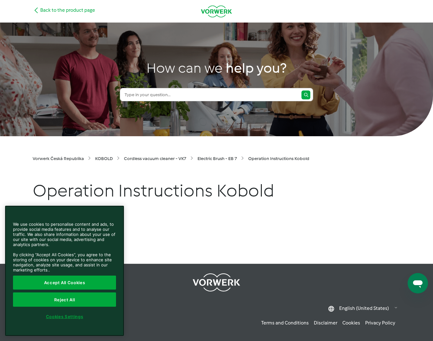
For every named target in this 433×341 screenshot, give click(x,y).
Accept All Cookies (64, 282)
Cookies (351, 323)
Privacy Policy (380, 323)
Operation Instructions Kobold (278, 158)
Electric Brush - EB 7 (217, 158)
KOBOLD (104, 158)
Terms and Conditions (285, 323)
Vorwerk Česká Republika (58, 158)
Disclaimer (325, 323)
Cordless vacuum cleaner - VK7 (155, 158)
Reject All (64, 299)
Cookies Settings (64, 316)
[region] (64, 271)
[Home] (216, 11)
